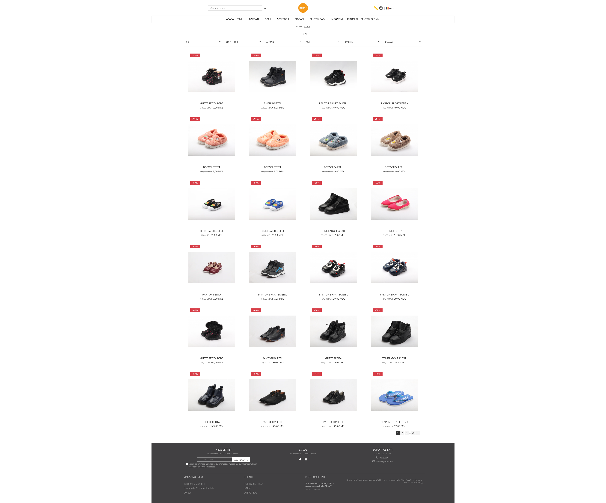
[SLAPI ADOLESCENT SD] (394, 395)
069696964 (384, 457)
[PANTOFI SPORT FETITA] (394, 76)
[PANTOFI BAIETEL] (272, 331)
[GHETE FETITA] (333, 331)
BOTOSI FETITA (211, 167)
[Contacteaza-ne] (376, 8)
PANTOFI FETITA (211, 294)
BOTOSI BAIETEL (333, 167)
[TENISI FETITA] (394, 204)
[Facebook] (300, 459)
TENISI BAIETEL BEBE (212, 231)
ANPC (247, 488)
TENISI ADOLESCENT (333, 231)
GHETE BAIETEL (273, 103)
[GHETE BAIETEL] (272, 76)
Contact (188, 492)
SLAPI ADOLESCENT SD (394, 422)
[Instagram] (306, 459)
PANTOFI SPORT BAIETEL (333, 103)
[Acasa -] (303, 7)
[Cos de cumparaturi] (381, 8)
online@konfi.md (384, 461)
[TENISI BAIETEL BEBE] (211, 204)
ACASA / (300, 26)
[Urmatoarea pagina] (418, 433)
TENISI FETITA (394, 231)
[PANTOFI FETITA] (211, 267)
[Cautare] (265, 8)
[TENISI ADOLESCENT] (333, 204)
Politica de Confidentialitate (202, 466)
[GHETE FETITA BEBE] (211, 76)
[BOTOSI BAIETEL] (333, 140)
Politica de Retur (253, 483)
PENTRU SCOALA (370, 19)
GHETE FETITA (333, 358)
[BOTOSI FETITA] (211, 140)
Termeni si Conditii (194, 483)
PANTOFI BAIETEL (272, 358)
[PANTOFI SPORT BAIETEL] (333, 76)
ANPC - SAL (250, 492)
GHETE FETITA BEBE (211, 103)
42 (413, 432)
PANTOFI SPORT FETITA (394, 103)
